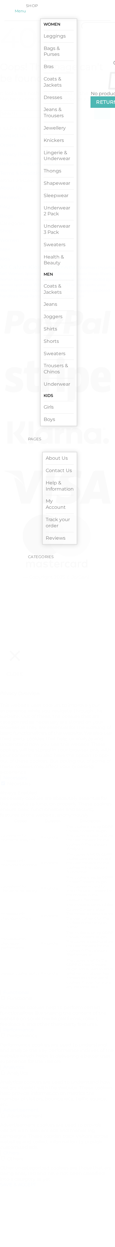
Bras (49, 66)
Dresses (53, 97)
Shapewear (57, 183)
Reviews (55, 538)
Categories (41, 557)
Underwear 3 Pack (57, 229)
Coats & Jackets (53, 82)
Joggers (53, 316)
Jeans (50, 304)
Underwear (57, 384)
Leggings (55, 36)
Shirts (50, 329)
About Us (57, 458)
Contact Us (59, 470)
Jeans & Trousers (54, 112)
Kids (48, 395)
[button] (19, 11)
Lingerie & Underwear (57, 156)
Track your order (58, 522)
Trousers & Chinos (56, 369)
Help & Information (60, 486)
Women (52, 24)
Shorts (51, 341)
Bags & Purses (52, 51)
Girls (49, 407)
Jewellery (55, 128)
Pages (34, 439)
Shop (32, 6)
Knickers (54, 140)
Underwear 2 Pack (57, 211)
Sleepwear (56, 195)
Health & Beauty (54, 260)
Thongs (52, 171)
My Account (56, 504)
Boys (49, 419)
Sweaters (54, 244)
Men (48, 274)
